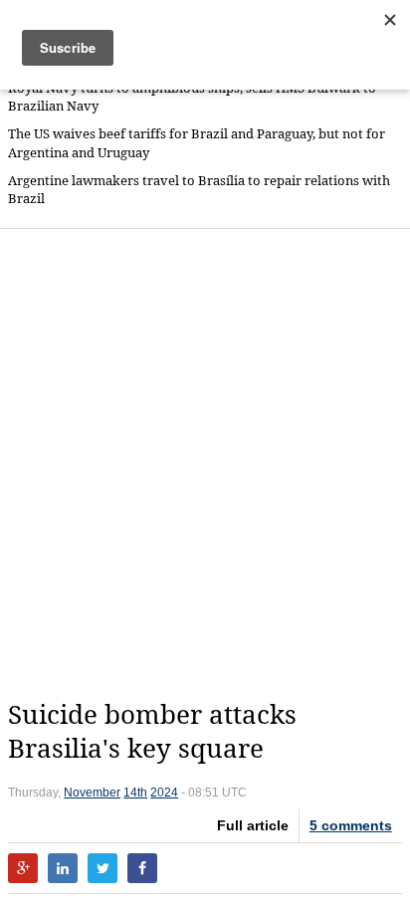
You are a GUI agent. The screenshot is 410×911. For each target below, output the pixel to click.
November (92, 792)
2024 (164, 792)
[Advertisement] (205, 464)
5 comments (350, 825)
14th (135, 792)
